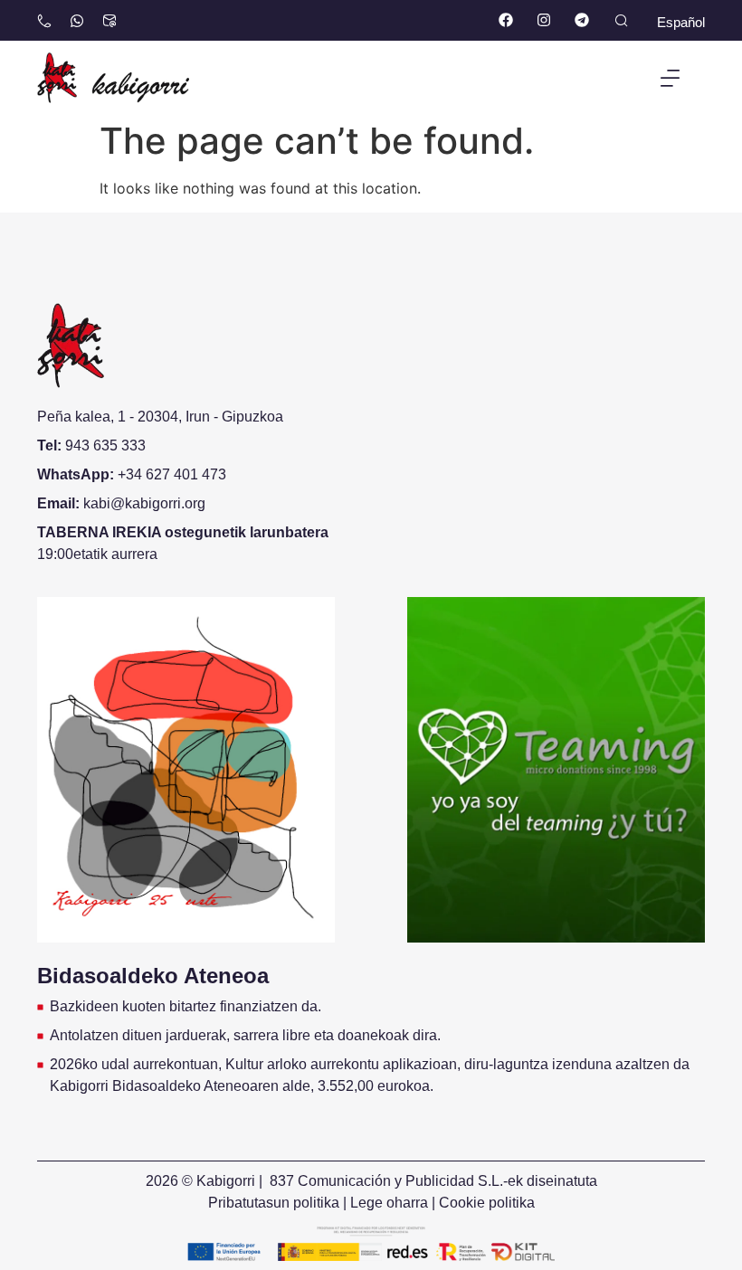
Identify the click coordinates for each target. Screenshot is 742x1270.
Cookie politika (487, 1202)
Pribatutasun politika (273, 1202)
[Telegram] (581, 20)
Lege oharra (389, 1202)
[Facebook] (506, 20)
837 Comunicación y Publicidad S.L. (386, 1181)
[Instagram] (543, 20)
